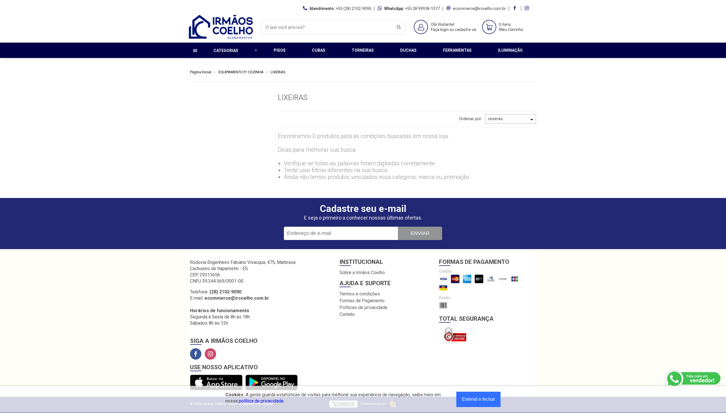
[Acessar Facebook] (515, 8)
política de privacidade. (261, 401)
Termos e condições (359, 294)
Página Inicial (200, 72)
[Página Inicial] (221, 38)
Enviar (420, 233)
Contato (347, 314)
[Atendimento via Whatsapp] (693, 379)
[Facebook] (195, 354)
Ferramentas (457, 50)
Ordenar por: (470, 118)
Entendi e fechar (478, 399)
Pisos (280, 50)
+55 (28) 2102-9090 (353, 8)
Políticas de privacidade (363, 307)
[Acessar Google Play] (271, 383)
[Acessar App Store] (216, 383)
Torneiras (363, 50)
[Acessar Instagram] (527, 8)
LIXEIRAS (278, 72)
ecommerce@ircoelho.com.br (479, 8)
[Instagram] (210, 354)
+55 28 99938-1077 (422, 8)
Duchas (408, 50)
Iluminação (510, 50)
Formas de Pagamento (362, 300)
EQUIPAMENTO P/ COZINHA (240, 72)
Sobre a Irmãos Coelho (362, 272)
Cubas (318, 50)
